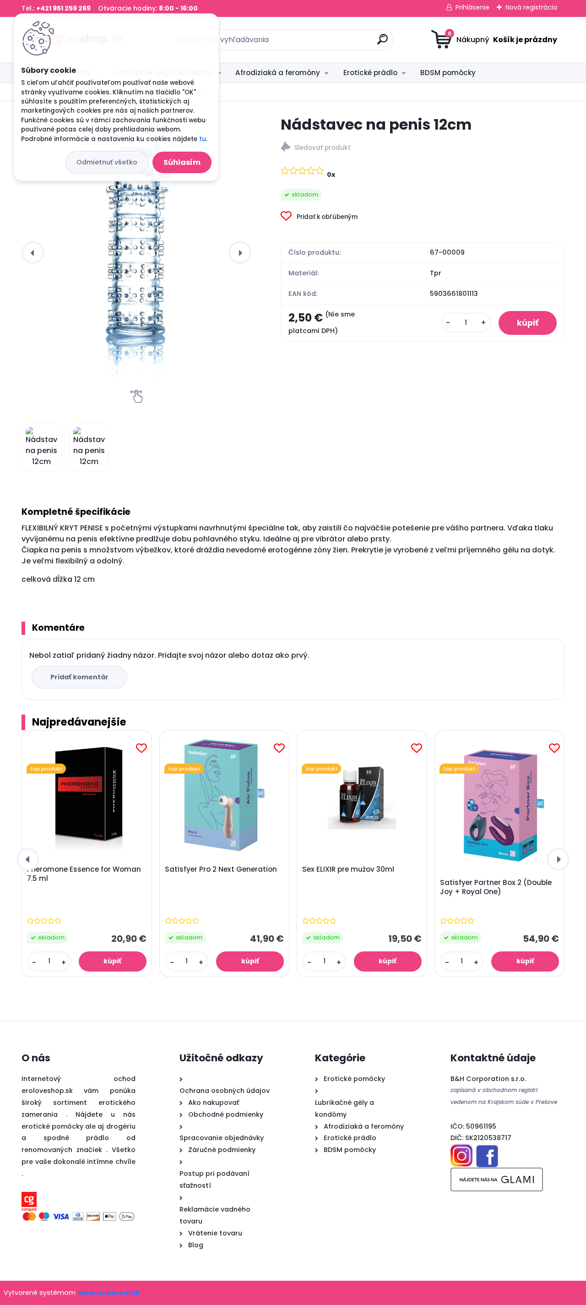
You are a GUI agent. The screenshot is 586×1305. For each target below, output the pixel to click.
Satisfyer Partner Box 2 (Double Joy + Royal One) (496, 887)
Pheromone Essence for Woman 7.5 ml (84, 874)
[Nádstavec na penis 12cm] (136, 252)
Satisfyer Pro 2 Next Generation (221, 869)
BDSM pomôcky (448, 72)
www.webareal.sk (109, 1292)
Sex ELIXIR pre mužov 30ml (348, 869)
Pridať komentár (79, 677)
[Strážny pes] (422, 148)
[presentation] (33, 252)
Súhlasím (182, 162)
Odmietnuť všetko (106, 162)
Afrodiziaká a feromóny (277, 72)
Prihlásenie (472, 7)
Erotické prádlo (370, 72)
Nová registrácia (531, 7)
